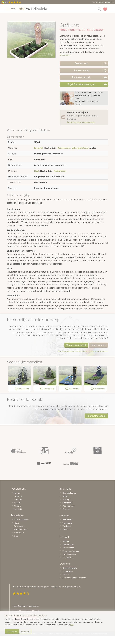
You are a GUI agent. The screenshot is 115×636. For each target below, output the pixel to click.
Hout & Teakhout (21, 519)
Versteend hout (20, 529)
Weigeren (25, 631)
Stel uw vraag (68, 547)
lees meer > (65, 54)
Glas (16, 535)
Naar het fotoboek (96, 416)
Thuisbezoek (68, 544)
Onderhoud (67, 502)
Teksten (65, 496)
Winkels (65, 541)
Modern (17, 506)
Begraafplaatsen (69, 493)
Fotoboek (66, 526)
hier (71, 624)
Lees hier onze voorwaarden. (81, 122)
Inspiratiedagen (69, 554)
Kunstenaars (64, 147)
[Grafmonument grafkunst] (95, 375)
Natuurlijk (18, 509)
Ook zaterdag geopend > (103, 2)
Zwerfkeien (19, 532)
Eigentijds (18, 499)
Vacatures (66, 574)
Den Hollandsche (69, 568)
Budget (17, 493)
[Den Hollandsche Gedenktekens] (33, 9)
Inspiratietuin (67, 519)
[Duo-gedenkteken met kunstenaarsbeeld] (44, 375)
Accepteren (12, 631)
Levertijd (66, 499)
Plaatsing (66, 529)
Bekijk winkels (98, 345)
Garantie (66, 509)
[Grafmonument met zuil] (70, 375)
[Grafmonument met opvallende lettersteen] (19, 375)
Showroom (67, 523)
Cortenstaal (19, 526)
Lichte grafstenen (80, 147)
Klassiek (17, 502)
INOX (16, 523)
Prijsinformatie (68, 506)
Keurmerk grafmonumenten (74, 577)
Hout (36, 171)
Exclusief (38, 147)
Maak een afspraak (76, 345)
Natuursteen (60, 171)
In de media (67, 571)
